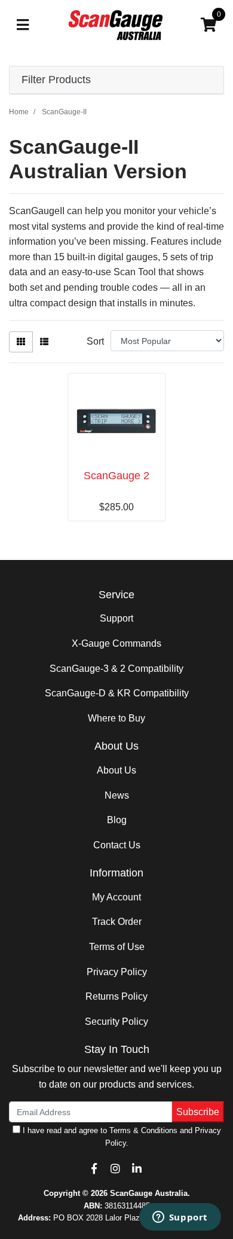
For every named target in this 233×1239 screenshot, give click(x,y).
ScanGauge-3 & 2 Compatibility (116, 668)
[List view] (44, 341)
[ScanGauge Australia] (117, 25)
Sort (95, 341)
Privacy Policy (117, 972)
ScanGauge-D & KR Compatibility (117, 693)
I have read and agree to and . (120, 1136)
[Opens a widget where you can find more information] (180, 1218)
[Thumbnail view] (21, 341)
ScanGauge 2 (116, 476)
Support (116, 618)
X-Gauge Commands (116, 643)
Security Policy (116, 1021)
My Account (116, 897)
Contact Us (116, 845)
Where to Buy (116, 718)
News (117, 795)
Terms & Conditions (143, 1130)
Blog (117, 820)
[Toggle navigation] (22, 25)
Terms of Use (117, 947)
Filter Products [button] (56, 80)
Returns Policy (116, 996)
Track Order (117, 922)
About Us (116, 770)
